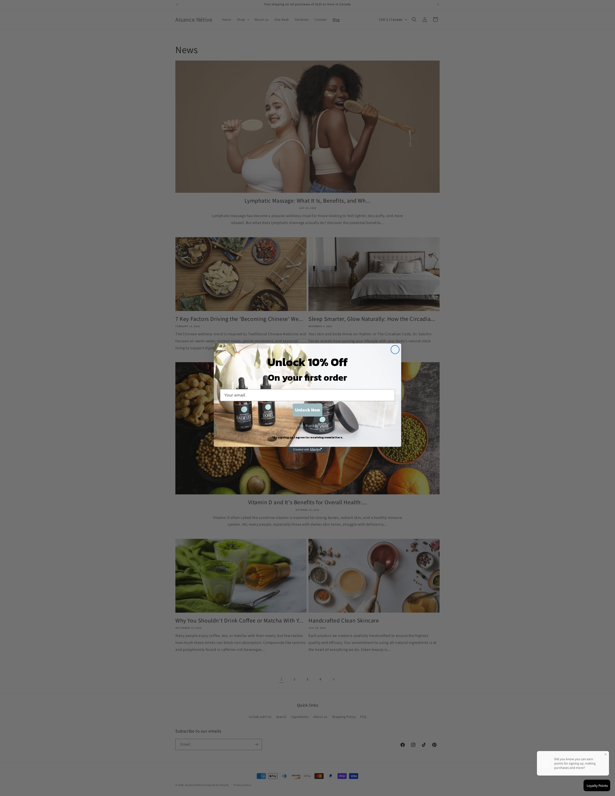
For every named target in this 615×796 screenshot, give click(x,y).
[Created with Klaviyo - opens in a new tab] (307, 450)
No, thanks (307, 426)
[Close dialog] (395, 349)
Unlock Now (307, 410)
